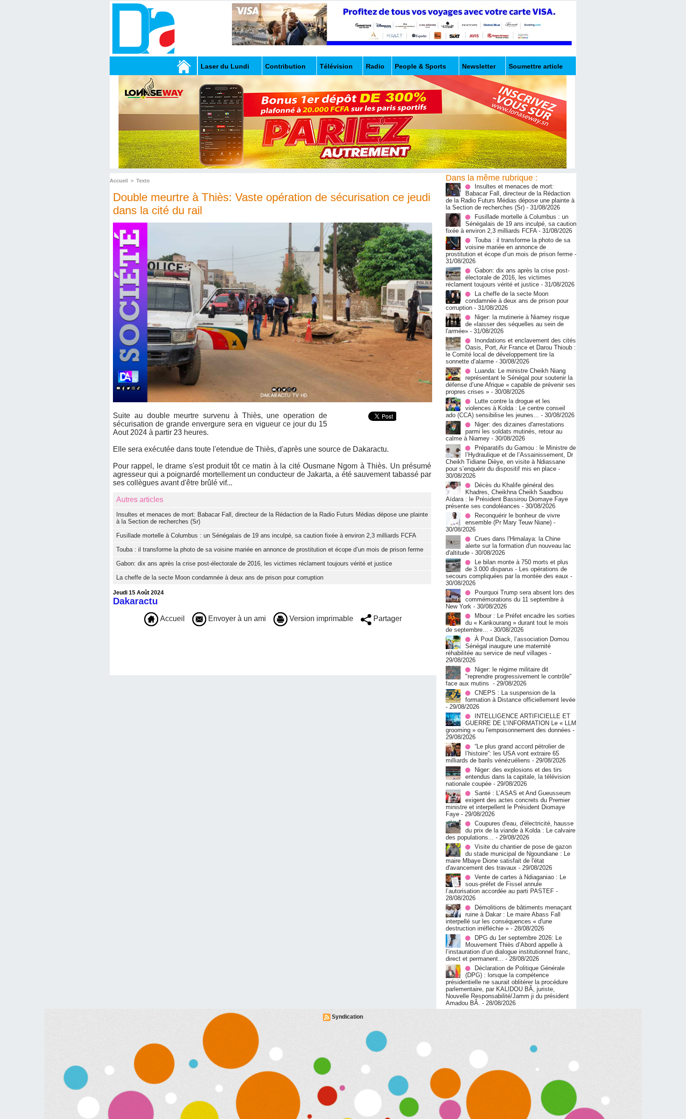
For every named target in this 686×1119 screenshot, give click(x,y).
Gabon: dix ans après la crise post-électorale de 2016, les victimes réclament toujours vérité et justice (254, 563)
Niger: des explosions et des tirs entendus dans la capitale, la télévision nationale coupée (508, 776)
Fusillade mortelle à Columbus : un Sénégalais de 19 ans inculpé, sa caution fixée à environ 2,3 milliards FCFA (266, 535)
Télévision (336, 66)
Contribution (285, 66)
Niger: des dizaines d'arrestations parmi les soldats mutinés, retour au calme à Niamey (505, 431)
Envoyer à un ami (236, 618)
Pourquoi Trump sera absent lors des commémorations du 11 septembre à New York (510, 599)
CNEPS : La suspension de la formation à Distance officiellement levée (520, 696)
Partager (386, 618)
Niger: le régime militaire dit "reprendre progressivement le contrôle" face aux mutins (509, 676)
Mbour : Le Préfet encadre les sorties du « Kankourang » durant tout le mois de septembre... (510, 622)
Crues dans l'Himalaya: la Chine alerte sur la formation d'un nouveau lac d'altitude (508, 545)
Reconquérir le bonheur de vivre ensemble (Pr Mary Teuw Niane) (512, 519)
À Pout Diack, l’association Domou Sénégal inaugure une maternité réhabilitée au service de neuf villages (507, 646)
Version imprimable (320, 618)
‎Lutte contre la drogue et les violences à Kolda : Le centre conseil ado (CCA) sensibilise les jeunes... (505, 408)
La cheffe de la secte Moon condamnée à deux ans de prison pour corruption (219, 577)
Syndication (347, 1017)
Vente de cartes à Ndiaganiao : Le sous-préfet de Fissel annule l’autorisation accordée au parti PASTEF (506, 884)
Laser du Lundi (225, 66)
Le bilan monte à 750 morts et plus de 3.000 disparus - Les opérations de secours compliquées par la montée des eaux (507, 569)
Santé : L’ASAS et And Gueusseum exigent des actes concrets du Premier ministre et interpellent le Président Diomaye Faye (508, 804)
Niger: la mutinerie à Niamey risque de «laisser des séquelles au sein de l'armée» (507, 324)
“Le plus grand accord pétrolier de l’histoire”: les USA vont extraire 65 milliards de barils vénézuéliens (505, 753)
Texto (143, 180)
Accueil (119, 180)
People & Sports (420, 66)
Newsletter (479, 66)
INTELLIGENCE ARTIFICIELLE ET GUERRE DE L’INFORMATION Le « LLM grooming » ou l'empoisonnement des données (511, 723)
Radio (375, 66)
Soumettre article (536, 66)
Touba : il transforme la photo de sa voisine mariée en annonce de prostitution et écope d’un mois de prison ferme (269, 549)
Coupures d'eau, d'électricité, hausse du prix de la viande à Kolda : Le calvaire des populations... (510, 830)
